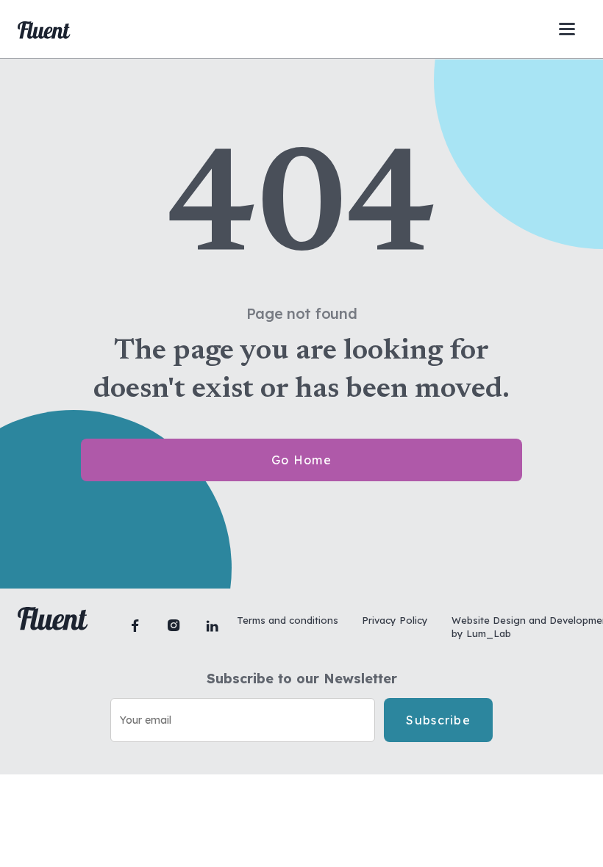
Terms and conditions (287, 620)
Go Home (301, 460)
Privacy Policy (395, 620)
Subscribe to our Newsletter (302, 679)
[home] (44, 29)
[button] (567, 29)
